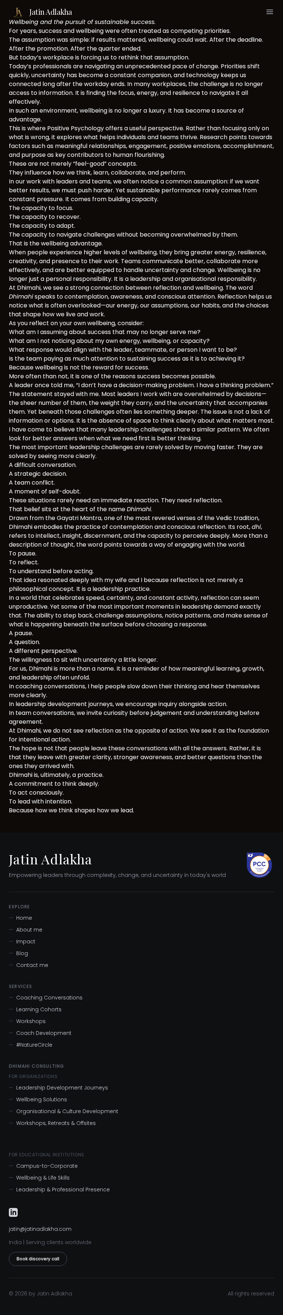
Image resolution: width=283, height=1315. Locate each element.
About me (25, 929)
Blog (18, 953)
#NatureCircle (30, 1045)
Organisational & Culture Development (63, 1111)
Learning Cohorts (35, 1009)
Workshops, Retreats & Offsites (52, 1123)
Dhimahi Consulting (36, 1066)
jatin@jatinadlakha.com (40, 1229)
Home (20, 918)
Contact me (28, 965)
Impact (22, 941)
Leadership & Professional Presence (59, 1189)
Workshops (27, 1021)
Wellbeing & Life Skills (39, 1177)
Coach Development (40, 1033)
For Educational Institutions (46, 1155)
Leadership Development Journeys (58, 1087)
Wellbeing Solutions (38, 1099)
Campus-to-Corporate (43, 1166)
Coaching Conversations (46, 997)
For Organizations (33, 1077)
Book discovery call (38, 1259)
